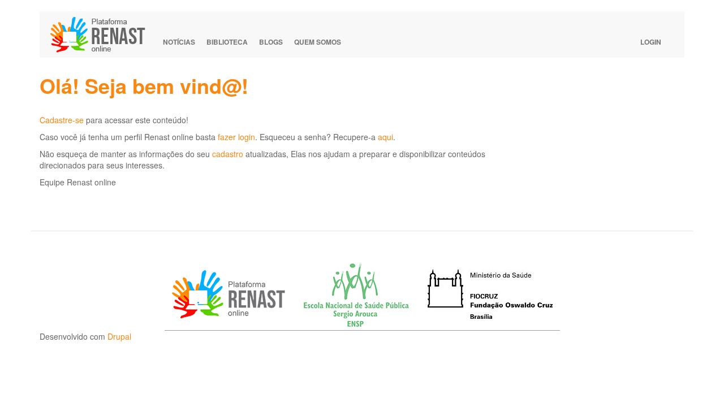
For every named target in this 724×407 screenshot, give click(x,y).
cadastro (227, 153)
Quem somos (317, 42)
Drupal (119, 336)
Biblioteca (227, 42)
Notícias (179, 42)
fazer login (236, 136)
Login (650, 42)
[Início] (103, 34)
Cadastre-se (62, 119)
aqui (385, 136)
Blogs (271, 42)
